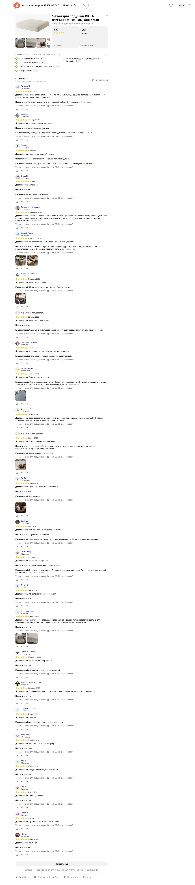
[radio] (17, 109)
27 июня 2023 (33, 374)
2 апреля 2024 (33, 714)
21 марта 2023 (33, 590)
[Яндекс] (17, 5)
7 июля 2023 (33, 839)
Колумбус (24, 877)
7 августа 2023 (34, 279)
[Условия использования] (106, 56)
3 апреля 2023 (34, 557)
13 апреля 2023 (34, 483)
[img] (21, 91)
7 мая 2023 (32, 792)
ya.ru (89, 877)
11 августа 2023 (34, 238)
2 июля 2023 (33, 348)
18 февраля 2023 (34, 657)
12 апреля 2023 (34, 526)
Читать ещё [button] (86, 102)
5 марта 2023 (33, 818)
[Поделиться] (107, 15)
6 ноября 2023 (33, 740)
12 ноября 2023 (34, 151)
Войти (181, 5)
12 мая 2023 (33, 766)
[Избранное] (171, 5)
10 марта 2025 (33, 91)
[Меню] (189, 5)
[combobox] (50, 5)
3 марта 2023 (33, 616)
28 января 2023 (34, 688)
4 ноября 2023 (34, 181)
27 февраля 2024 (34, 120)
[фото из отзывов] (20, 260)
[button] (20, 43)
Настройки (72, 877)
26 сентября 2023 (35, 212)
